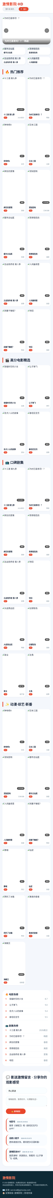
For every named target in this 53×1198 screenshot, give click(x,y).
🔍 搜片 (23, 9)
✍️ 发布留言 (15, 1111)
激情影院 (12, 4)
